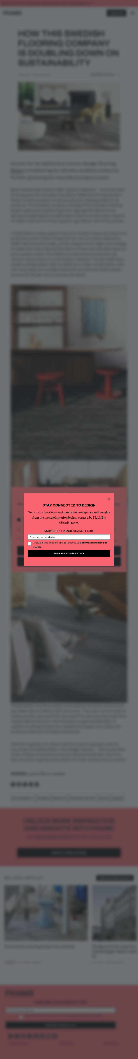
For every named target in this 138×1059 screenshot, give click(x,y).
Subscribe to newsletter (69, 553)
